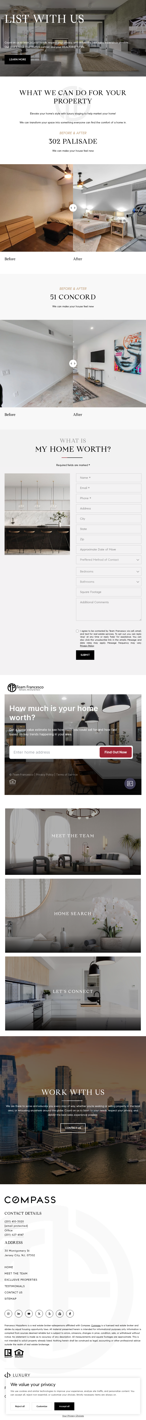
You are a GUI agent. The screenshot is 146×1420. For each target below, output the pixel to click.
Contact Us (13, 1292)
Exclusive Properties (21, 1279)
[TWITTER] (39, 1314)
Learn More (17, 59)
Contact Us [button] (73, 1128)
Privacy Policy (87, 645)
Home (9, 1267)
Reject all (20, 1406)
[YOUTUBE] (29, 1314)
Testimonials (15, 1286)
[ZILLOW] (59, 1314)
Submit (85, 655)
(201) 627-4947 (14, 1234)
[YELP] (49, 1314)
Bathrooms (87, 581)
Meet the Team (16, 1273)
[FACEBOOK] (70, 1314)
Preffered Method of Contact (99, 559)
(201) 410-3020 (14, 1221)
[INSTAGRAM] (8, 1314)
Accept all (64, 1406)
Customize (41, 1406)
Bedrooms (86, 571)
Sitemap (11, 1298)
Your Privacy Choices (73, 1415)
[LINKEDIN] (18, 1314)
